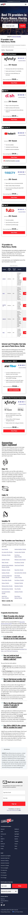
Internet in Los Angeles (6, 855)
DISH (4, 293)
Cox (1, 836)
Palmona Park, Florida (7, 586)
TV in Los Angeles (4, 868)
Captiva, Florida (5, 572)
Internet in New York (5, 858)
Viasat (16, 846)
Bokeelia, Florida (19, 586)
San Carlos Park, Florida (20, 572)
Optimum (17, 831)
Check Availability (14, 390)
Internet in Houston (5, 863)
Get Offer (17, 161)
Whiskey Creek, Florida (20, 559)
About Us (3, 899)
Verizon (16, 843)
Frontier (2, 846)
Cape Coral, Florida (19, 565)
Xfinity (16, 848)
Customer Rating (21, 60)
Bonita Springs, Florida (7, 589)
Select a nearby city (7, 601)
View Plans (18, 83)
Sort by (3, 50)
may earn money (10, 1)
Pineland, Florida (19, 583)
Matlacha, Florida (6, 570)
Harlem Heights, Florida (20, 549)
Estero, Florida (5, 583)
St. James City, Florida (7, 552)
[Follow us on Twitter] (4, 905)
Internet (14, 36)
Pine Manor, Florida (19, 562)
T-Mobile (16, 841)
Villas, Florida (5, 562)
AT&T (2, 831)
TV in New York (4, 870)
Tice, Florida (18, 589)
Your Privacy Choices (18, 911)
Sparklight (17, 834)
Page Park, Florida (19, 570)
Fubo (4, 332)
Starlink (16, 839)
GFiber (2, 848)
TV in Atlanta (3, 872)
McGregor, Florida (6, 555)
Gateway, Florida (19, 591)
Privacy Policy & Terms (5, 911)
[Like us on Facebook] (1, 905)
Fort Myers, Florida (19, 580)
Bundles (19, 36)
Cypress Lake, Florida (20, 552)
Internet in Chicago (5, 865)
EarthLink (3, 843)
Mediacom (17, 829)
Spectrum (17, 836)
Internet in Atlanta (5, 860)
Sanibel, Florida (5, 559)
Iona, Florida (5, 549)
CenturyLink (3, 834)
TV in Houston (4, 875)
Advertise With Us (4, 900)
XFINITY (4, 278)
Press (2, 902)
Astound (2, 829)
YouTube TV (4, 305)
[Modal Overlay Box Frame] (14, 795)
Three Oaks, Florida (6, 580)
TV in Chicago (3, 877)
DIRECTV (4, 319)
